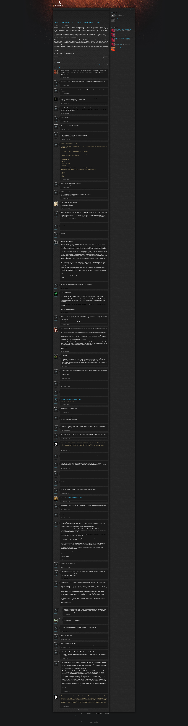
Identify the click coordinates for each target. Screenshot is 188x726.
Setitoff (55, 642)
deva (55, 441)
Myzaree (56, 96)
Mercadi (55, 626)
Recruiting (117, 14)
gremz (55, 521)
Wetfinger (56, 381)
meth (55, 69)
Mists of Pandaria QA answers (121, 43)
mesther (55, 462)
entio (55, 291)
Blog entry (117, 48)
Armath (55, 453)
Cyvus (55, 182)
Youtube (81, 717)
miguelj (55, 581)
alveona (55, 116)
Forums (91, 9)
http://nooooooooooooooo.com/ (75, 497)
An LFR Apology (118, 18)
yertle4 (55, 650)
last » (86, 709)
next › (82, 709)
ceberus (55, 315)
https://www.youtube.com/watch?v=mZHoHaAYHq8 (71, 399)
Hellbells (56, 634)
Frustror (55, 106)
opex (55, 80)
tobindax (56, 480)
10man (57, 59)
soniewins (56, 369)
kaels (55, 433)
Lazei (55, 142)
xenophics (120, 30)
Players (70, 9)
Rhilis (55, 471)
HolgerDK (56, 124)
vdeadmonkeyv (57, 618)
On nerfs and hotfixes (119, 47)
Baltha (55, 398)
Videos (76, 9)
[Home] (63, 4)
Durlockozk (56, 661)
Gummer (56, 211)
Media (86, 9)
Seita (60, 25)
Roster (106, 716)
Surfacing (56, 562)
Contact (81, 9)
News (116, 15)
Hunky (55, 88)
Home (55, 9)
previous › (105, 57)
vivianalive (56, 201)
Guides (65, 9)
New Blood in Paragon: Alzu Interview (122, 38)
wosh (55, 283)
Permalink (55, 74)
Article (116, 30)
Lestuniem (56, 354)
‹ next (56, 57)
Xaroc (55, 504)
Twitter (81, 716)
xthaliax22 (56, 425)
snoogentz (56, 570)
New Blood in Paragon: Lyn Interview (122, 33)
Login (126, 9)
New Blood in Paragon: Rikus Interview (123, 29)
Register (131, 9)
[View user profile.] (56, 73)
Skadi (55, 240)
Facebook (82, 714)
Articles (60, 9)
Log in (100, 64)
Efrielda (55, 327)
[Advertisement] (91, 4)
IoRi (55, 224)
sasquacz (56, 512)
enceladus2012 (57, 608)
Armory (106, 714)
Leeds (55, 415)
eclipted (55, 496)
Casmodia (56, 132)
